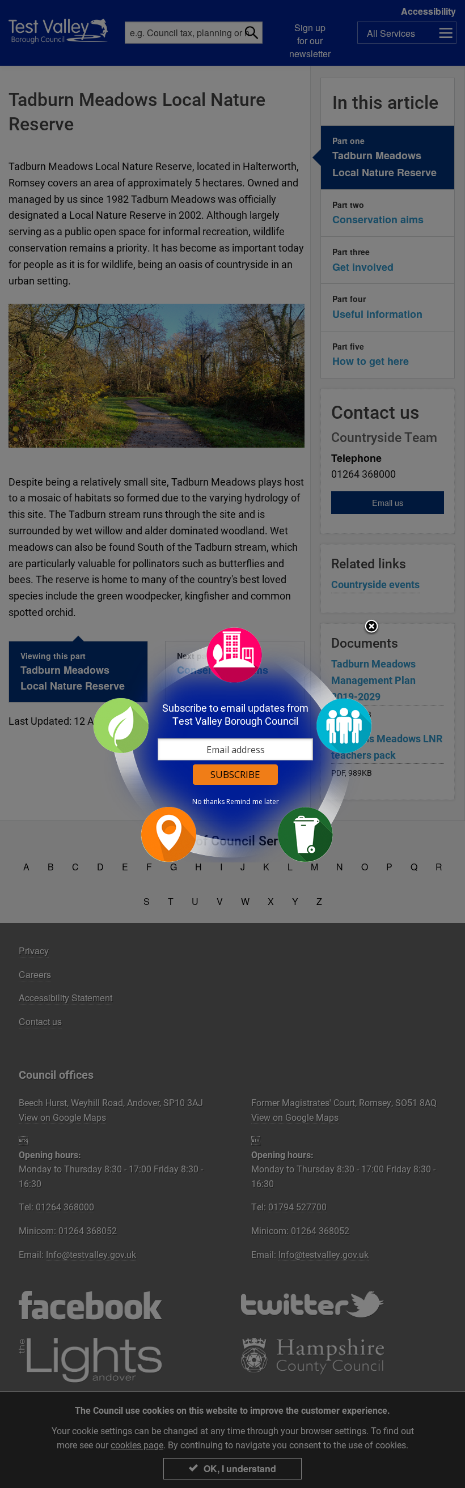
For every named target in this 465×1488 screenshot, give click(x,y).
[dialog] (232, 744)
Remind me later (252, 801)
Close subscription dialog (371, 627)
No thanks (208, 801)
